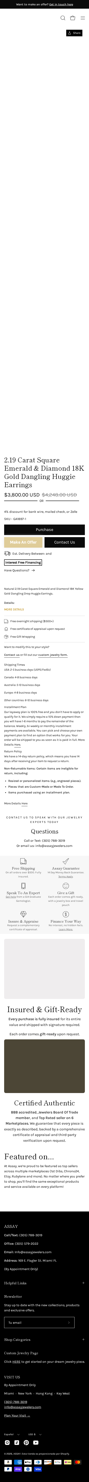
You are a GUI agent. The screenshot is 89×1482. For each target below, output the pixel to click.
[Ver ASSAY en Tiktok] (17, 1442)
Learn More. (66, 929)
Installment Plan (15, 707)
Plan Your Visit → (17, 1415)
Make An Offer (23, 542)
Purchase (44, 529)
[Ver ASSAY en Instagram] (7, 1442)
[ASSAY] (22, 18)
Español (9, 1434)
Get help (11, 896)
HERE (16, 1362)
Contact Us (64, 542)
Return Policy (13, 751)
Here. (17, 744)
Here (25, 803)
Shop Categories (17, 1339)
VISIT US (12, 1376)
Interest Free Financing (23, 562)
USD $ (32, 1434)
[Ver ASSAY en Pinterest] (26, 1442)
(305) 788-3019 (15, 1402)
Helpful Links (15, 1282)
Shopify (64, 1453)
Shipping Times (14, 665)
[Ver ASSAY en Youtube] (36, 1442)
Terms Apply (65, 876)
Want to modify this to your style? (26, 647)
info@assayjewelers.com (22, 1407)
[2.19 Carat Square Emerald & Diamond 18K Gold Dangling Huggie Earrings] (13, 441)
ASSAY (11, 1226)
